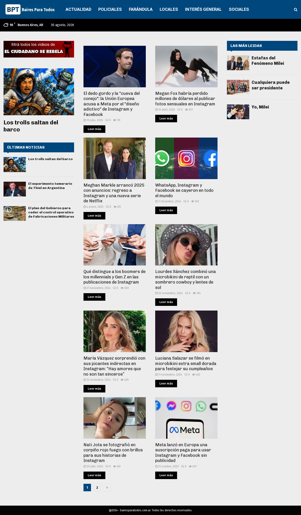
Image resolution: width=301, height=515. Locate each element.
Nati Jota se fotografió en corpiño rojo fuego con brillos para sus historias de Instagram (113, 452)
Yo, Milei (260, 107)
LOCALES (169, 9)
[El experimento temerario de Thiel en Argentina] (15, 189)
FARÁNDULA (141, 9)
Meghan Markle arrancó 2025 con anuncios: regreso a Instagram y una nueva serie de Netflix (113, 193)
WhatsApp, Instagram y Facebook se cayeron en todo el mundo (184, 190)
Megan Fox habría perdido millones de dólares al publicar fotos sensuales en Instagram (185, 99)
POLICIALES (110, 9)
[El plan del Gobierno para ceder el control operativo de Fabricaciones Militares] (15, 213)
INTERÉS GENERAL (203, 9)
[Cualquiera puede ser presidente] (238, 87)
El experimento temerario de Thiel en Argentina (50, 186)
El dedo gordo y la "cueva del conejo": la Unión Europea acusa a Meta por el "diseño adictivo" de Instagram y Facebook (111, 104)
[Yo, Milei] (238, 111)
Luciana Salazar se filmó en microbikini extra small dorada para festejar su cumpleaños (185, 363)
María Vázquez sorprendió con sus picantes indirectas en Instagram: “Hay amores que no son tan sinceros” (114, 366)
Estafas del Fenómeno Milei (268, 60)
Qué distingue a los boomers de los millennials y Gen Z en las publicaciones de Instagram (114, 277)
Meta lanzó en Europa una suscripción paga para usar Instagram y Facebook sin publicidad (183, 452)
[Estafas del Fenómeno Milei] (238, 62)
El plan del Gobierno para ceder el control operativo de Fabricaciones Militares (51, 212)
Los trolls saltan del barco (50, 159)
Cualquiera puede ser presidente (271, 85)
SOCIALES (239, 9)
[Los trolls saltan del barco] (39, 91)
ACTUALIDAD (78, 9)
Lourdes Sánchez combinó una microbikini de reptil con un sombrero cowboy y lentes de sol (185, 279)
